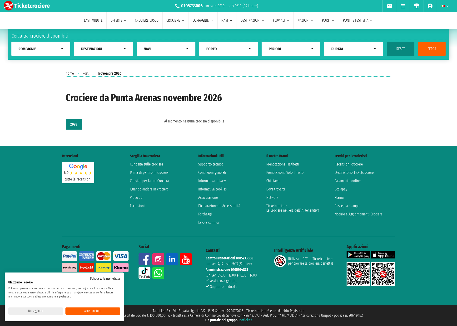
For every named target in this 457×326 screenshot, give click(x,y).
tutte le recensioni (78, 179)
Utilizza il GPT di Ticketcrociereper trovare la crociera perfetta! (310, 261)
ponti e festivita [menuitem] (355, 20)
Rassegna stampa (347, 206)
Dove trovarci (275, 189)
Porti (86, 73)
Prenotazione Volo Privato (285, 172)
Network (272, 197)
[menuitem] (389, 6)
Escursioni (137, 206)
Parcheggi (205, 214)
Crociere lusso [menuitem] (147, 20)
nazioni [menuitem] (303, 20)
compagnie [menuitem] (201, 20)
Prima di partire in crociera (149, 172)
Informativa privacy (212, 181)
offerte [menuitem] (116, 20)
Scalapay (341, 189)
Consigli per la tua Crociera (149, 181)
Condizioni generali (212, 172)
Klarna (339, 197)
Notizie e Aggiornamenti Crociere (358, 214)
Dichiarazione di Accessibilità (219, 206)
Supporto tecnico (210, 164)
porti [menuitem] (326, 20)
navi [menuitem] (224, 20)
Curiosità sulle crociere (146, 164)
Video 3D (136, 197)
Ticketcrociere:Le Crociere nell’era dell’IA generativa (292, 208)
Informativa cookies (212, 189)
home (70, 73)
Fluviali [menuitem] (279, 20)
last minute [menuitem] (93, 20)
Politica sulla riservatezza (105, 279)
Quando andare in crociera (149, 189)
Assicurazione (208, 197)
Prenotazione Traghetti (282, 164)
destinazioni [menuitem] (250, 20)
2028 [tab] (73, 124)
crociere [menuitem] (173, 20)
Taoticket (245, 320)
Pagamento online (348, 181)
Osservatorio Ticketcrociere (354, 172)
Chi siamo (273, 181)
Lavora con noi (208, 222)
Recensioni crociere (349, 164)
